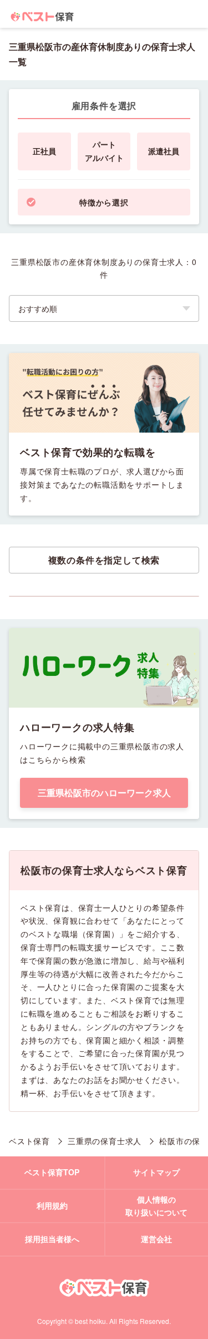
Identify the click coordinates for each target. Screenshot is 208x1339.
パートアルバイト (104, 151)
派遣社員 (163, 150)
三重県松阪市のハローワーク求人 (104, 792)
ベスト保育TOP (51, 1172)
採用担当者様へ (52, 1238)
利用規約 (52, 1205)
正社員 (44, 150)
